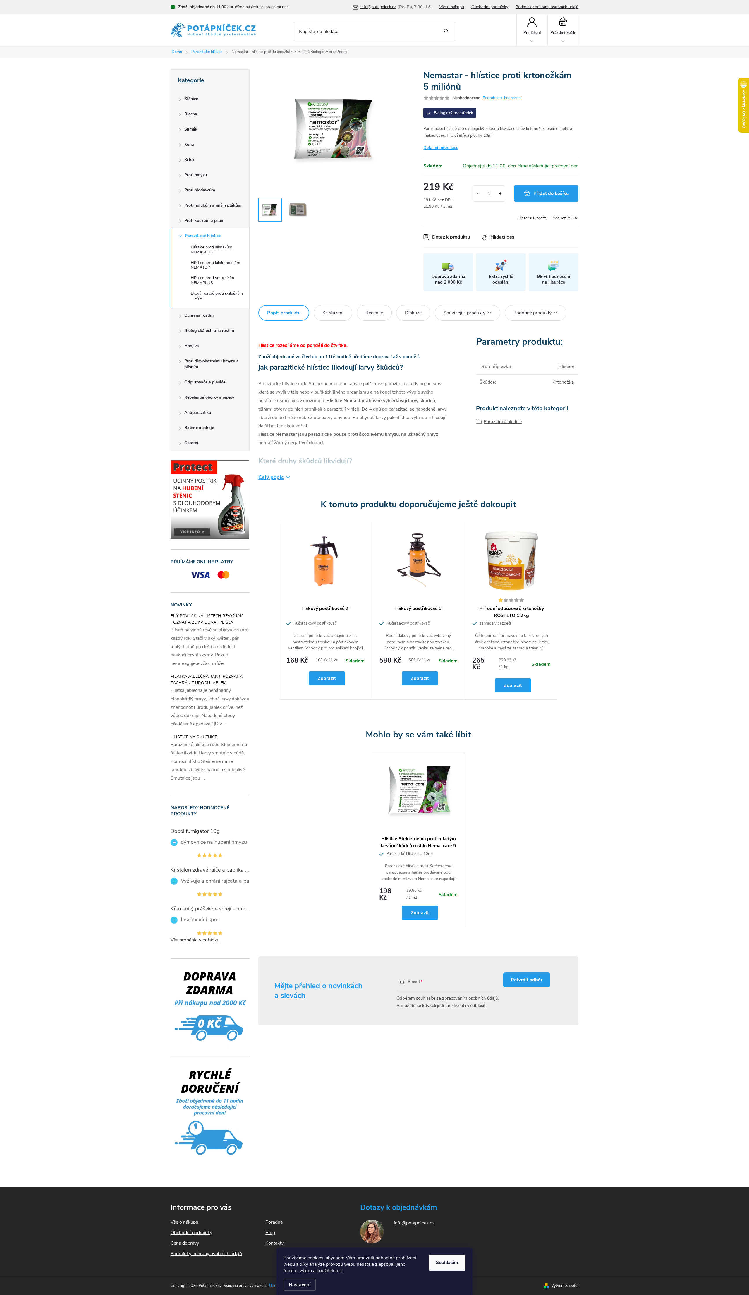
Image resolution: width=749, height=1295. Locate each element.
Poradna (274, 1222)
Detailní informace (440, 147)
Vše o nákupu (451, 7)
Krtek (189, 159)
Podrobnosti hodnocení (502, 98)
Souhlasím (447, 1262)
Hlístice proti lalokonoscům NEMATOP (215, 265)
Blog (270, 1232)
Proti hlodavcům (199, 190)
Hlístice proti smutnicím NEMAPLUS (212, 280)
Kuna (189, 144)
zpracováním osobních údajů (469, 998)
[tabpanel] (325, 611)
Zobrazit (327, 678)
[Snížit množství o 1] (477, 193)
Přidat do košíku (551, 193)
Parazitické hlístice (203, 236)
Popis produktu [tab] (283, 313)
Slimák (190, 129)
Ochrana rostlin (199, 315)
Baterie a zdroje (199, 427)
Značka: (532, 218)
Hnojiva (191, 346)
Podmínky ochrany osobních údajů (547, 7)
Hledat (446, 31)
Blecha (190, 114)
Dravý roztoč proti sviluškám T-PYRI (217, 296)
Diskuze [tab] (413, 313)
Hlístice (566, 366)
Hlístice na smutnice (194, 737)
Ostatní (191, 443)
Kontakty (274, 1243)
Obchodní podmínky (489, 7)
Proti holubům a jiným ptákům (212, 205)
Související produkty (464, 313)
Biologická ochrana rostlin (209, 330)
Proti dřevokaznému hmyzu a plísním (211, 364)
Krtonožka (563, 382)
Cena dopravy (185, 1243)
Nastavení (299, 1285)
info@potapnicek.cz (414, 1223)
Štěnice (191, 99)
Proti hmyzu (195, 175)
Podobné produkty (532, 313)
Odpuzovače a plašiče (204, 382)
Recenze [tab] (374, 313)
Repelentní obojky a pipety (209, 397)
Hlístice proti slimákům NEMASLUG (211, 249)
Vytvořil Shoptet (564, 1285)
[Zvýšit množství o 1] (500, 193)
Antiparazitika (197, 412)
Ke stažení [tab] (332, 313)
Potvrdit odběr (526, 980)
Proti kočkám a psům (204, 220)
